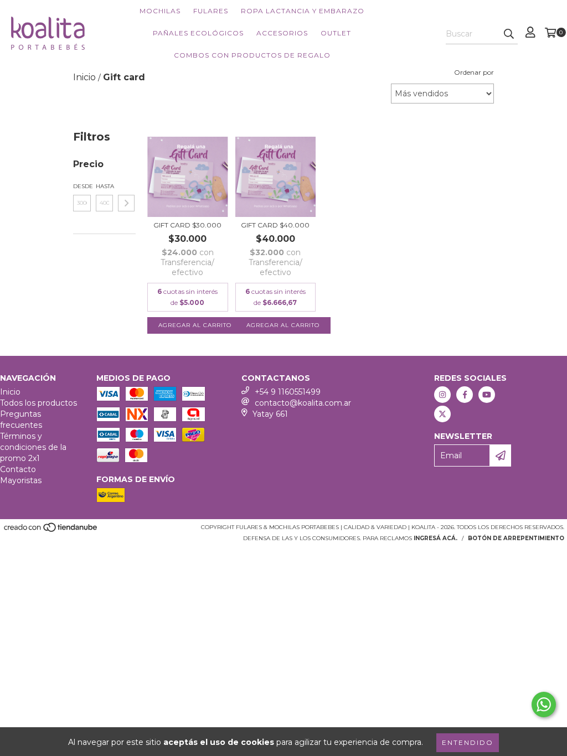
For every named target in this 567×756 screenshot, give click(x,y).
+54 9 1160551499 (288, 392)
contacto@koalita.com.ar (303, 403)
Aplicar (126, 203)
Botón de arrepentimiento (516, 538)
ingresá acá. (435, 538)
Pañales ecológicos (198, 33)
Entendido (467, 742)
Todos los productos (38, 403)
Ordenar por (474, 72)
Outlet (336, 33)
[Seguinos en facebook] (464, 394)
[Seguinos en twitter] (442, 414)
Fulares (210, 11)
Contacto (18, 469)
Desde (82, 186)
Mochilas (160, 11)
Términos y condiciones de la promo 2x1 (33, 447)
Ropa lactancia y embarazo (302, 11)
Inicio (10, 392)
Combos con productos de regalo (252, 55)
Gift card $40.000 (275, 225)
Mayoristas (21, 480)
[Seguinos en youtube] (486, 394)
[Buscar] (509, 34)
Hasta (105, 186)
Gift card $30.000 (187, 225)
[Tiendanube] (51, 531)
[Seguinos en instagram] (442, 394)
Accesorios (282, 33)
